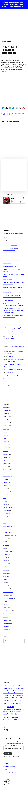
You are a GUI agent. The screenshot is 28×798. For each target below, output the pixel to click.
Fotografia (6, 491)
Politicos (17, 707)
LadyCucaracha (7, 292)
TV (4, 601)
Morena (5, 700)
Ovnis (5, 769)
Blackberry (6, 429)
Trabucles (10, 356)
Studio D (23, 113)
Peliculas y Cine (7, 551)
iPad (4, 516)
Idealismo (6, 510)
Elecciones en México (9, 766)
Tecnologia (6, 595)
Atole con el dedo (8, 426)
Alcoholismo (6, 407)
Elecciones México (8, 388)
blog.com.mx (6, 41)
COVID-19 (6, 448)
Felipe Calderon (13, 693)
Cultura (5, 451)
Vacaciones (6, 614)
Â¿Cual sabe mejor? (19, 375)
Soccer (5, 714)
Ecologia (5, 466)
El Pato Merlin (7, 263)
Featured (5, 485)
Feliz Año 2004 (10, 372)
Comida (5, 444)
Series (5, 579)
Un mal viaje (6, 607)
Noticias (5, 542)
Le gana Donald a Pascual (15, 369)
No (6, 240)
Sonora (18, 714)
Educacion (6, 473)
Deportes (5, 457)
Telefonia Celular (8, 598)
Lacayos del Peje (7, 526)
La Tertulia (13, 113)
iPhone (5, 520)
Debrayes (5, 454)
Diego (5, 341)
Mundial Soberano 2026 (10, 266)
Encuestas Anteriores (9, 250)
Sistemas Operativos (8, 585)
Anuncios (6, 416)
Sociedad (5, 588)
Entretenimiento (7, 479)
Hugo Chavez (21, 695)
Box (4, 432)
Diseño (5, 460)
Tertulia (8, 114)
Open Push (6, 545)
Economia (6, 469)
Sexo (4, 582)
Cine (4, 438)
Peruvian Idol (7, 554)
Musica (5, 538)
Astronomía (6, 422)
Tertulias (16, 717)
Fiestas (5, 488)
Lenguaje (5, 529)
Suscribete (8, 753)
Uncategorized (7, 610)
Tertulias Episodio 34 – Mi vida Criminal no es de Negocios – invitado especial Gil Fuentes (13, 310)
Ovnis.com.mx (7, 392)
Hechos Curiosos (8, 507)
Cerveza (5, 435)
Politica (5, 560)
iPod (4, 523)
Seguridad (6, 576)
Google (5, 501)
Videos (5, 626)
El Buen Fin (6, 476)
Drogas (5, 463)
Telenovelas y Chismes (9, 772)
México (6, 703)
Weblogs (5, 629)
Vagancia (5, 617)
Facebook (6, 482)
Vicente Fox (6, 620)
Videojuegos (6, 623)
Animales (5, 410)
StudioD (3, 114)
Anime (5, 413)
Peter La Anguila (7, 279)
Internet (5, 513)
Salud (17, 709)
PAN (16, 703)
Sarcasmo (6, 573)
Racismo (5, 563)
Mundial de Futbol (8, 535)
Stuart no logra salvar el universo (12, 260)
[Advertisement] (14, 24)
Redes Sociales (7, 567)
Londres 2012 (7, 532)
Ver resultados (14, 248)
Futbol (5, 495)
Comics (5, 441)
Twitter (5, 604)
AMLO (6, 686)
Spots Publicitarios (8, 592)
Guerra (5, 504)
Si (6, 237)
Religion (5, 570)
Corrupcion (9, 688)
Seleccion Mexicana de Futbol (10, 711)
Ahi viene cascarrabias (14, 378)
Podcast (10, 111)
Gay (4, 498)
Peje (19, 703)
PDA (4, 548)
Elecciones (10, 690)
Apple (5, 419)
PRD (21, 707)
